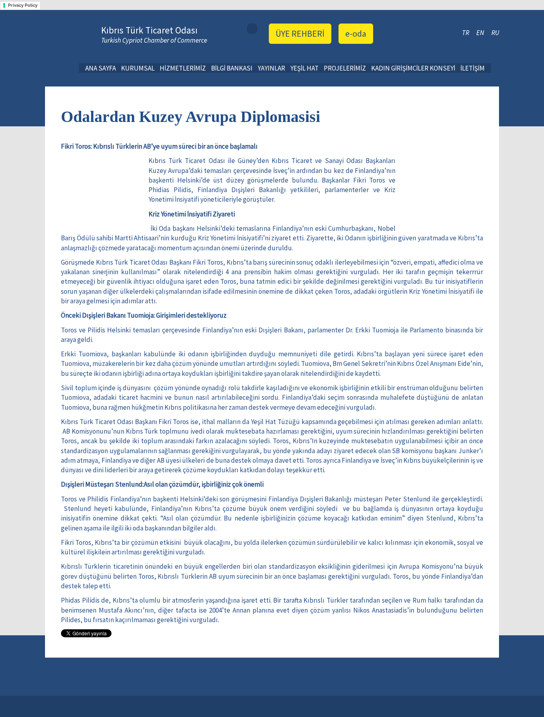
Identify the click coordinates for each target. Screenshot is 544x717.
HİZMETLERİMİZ (183, 68)
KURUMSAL (138, 68)
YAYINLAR (271, 68)
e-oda (355, 33)
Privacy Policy (22, 5)
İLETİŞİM (472, 68)
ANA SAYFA (100, 68)
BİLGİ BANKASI (231, 68)
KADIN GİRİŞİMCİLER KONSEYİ (413, 68)
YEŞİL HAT (304, 68)
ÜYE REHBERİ (300, 33)
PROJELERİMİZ (345, 68)
